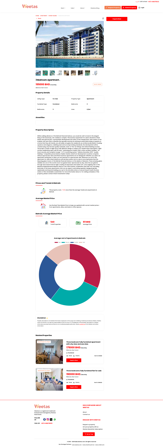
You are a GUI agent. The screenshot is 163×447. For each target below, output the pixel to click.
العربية (137, 1)
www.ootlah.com (99, 445)
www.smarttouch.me (88, 445)
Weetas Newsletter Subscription (93, 429)
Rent (62, 8)
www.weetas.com (77, 445)
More (82, 8)
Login (142, 7)
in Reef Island (53, 15)
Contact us (86, 414)
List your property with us (90, 427)
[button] (102, 44)
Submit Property (130, 7)
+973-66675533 (153, 2)
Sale (72, 8)
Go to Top (89, 434)
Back (39, 18)
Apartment (43, 15)
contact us (82, 324)
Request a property (89, 424)
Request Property (114, 7)
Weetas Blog (95, 8)
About (85, 412)
